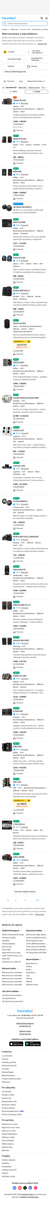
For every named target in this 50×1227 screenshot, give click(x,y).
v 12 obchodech (18, 880)
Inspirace (5, 1173)
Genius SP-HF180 (19, 139)
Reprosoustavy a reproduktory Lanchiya (13, 978)
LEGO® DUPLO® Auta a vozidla (13, 956)
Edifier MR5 (17, 171)
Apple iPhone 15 (32, 963)
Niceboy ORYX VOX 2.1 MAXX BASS (25, 536)
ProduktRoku (6, 1166)
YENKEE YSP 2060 (19, 676)
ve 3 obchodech (18, 418)
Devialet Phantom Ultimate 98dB (26, 398)
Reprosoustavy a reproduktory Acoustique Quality (13, 975)
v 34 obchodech (18, 454)
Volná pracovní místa (9, 1065)
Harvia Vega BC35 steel (34, 941)
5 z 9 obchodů (18, 350)
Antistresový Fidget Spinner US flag (37, 935)
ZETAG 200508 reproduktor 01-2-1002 (37, 944)
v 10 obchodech (18, 593)
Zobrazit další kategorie (13, 72)
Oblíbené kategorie (10, 930)
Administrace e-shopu (10, 1124)
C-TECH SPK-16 (19, 824)
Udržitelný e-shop (8, 1176)
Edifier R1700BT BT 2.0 (21, 605)
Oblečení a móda (32, 985)
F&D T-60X (17, 782)
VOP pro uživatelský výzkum (12, 1114)
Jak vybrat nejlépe (10, 991)
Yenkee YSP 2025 (19, 100)
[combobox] (25, 23)
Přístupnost (6, 1082)
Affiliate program (8, 1144)
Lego (28, 975)
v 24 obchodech (18, 486)
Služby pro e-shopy (9, 1131)
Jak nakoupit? (7, 1091)
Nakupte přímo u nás (9, 1101)
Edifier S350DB (18, 857)
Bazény (29, 970)
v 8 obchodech (18, 124)
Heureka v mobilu (8, 1095)
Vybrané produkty (34, 930)
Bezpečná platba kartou (10, 1111)
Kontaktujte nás (25, 1026)
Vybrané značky (9, 968)
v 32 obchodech (18, 246)
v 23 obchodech (18, 278)
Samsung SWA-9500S (21, 640)
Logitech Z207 (18, 430)
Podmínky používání (9, 1062)
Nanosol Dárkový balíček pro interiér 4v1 (37, 950)
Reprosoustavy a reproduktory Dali (13, 985)
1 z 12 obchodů (18, 810)
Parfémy (29, 966)
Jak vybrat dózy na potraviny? (12, 1001)
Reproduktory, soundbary (40, 29)
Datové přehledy (8, 1140)
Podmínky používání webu (29, 1197)
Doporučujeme (32, 959)
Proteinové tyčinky (9, 938)
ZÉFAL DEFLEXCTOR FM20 (35, 947)
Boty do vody (7, 947)
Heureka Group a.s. (28, 1194)
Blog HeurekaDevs (8, 1075)
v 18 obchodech (18, 311)
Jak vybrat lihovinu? (9, 998)
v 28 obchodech (18, 386)
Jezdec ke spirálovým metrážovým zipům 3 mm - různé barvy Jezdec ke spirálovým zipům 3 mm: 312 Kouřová (37, 938)
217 (37, 900)
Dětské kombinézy (8, 944)
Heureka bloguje (8, 1072)
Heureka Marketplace (9, 1134)
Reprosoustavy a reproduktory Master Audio (13, 972)
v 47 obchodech (18, 159)
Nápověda (5, 1150)
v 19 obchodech (18, 770)
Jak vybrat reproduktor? (22, 207)
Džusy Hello (6, 950)
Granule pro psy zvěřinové (11, 962)
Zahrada (29, 978)
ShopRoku (5, 1163)
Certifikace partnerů (9, 1170)
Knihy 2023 (6, 959)
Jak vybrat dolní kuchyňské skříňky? (13, 995)
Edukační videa (7, 1147)
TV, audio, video (25, 29)
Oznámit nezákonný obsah (11, 1079)
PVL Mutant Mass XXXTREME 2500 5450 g (37, 953)
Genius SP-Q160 (19, 257)
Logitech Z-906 (19, 466)
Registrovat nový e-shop (11, 1127)
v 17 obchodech (18, 557)
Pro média (5, 1069)
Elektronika (14, 29)
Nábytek (29, 982)
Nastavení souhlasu (9, 1105)
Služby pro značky (8, 1137)
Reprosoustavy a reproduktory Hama (13, 982)
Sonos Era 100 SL (19, 323)
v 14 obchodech (18, 195)
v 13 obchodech (18, 525)
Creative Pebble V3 (20, 501)
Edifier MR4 (17, 746)
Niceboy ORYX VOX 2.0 (21, 290)
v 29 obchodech (18, 628)
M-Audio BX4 (18, 711)
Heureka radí (6, 1098)
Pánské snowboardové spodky (13, 935)
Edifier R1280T (18, 362)
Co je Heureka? (7, 1056)
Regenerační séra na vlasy (11, 953)
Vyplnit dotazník (25, 1034)
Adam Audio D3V (19, 569)
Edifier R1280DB (19, 222)
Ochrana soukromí (8, 1108)
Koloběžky (6, 941)
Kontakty (5, 1059)
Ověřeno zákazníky (8, 1160)
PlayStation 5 (31, 972)
